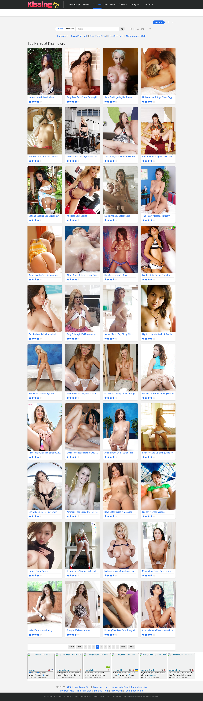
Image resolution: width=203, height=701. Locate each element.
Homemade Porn (119, 687)
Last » (131, 647)
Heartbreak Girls (82, 687)
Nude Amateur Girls (136, 36)
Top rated (97, 4)
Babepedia (62, 36)
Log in (173, 22)
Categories (135, 4)
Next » (123, 647)
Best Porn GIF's (97, 36)
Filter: (132, 29)
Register (158, 22)
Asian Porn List (79, 36)
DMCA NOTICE (86, 697)
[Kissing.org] (43, 4)
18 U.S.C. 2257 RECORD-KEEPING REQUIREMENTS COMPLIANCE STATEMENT (132, 697)
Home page (74, 4)
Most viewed (110, 4)
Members (73, 13)
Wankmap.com (100, 687)
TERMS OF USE (98, 697)
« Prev (79, 647)
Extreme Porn (101, 690)
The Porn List (84, 690)
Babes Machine (139, 687)
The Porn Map (67, 690)
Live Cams (148, 4)
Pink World (116, 690)
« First (71, 647)
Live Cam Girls (115, 36)
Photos (60, 29)
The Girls (123, 4)
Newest (86, 4)
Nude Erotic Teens (133, 690)
